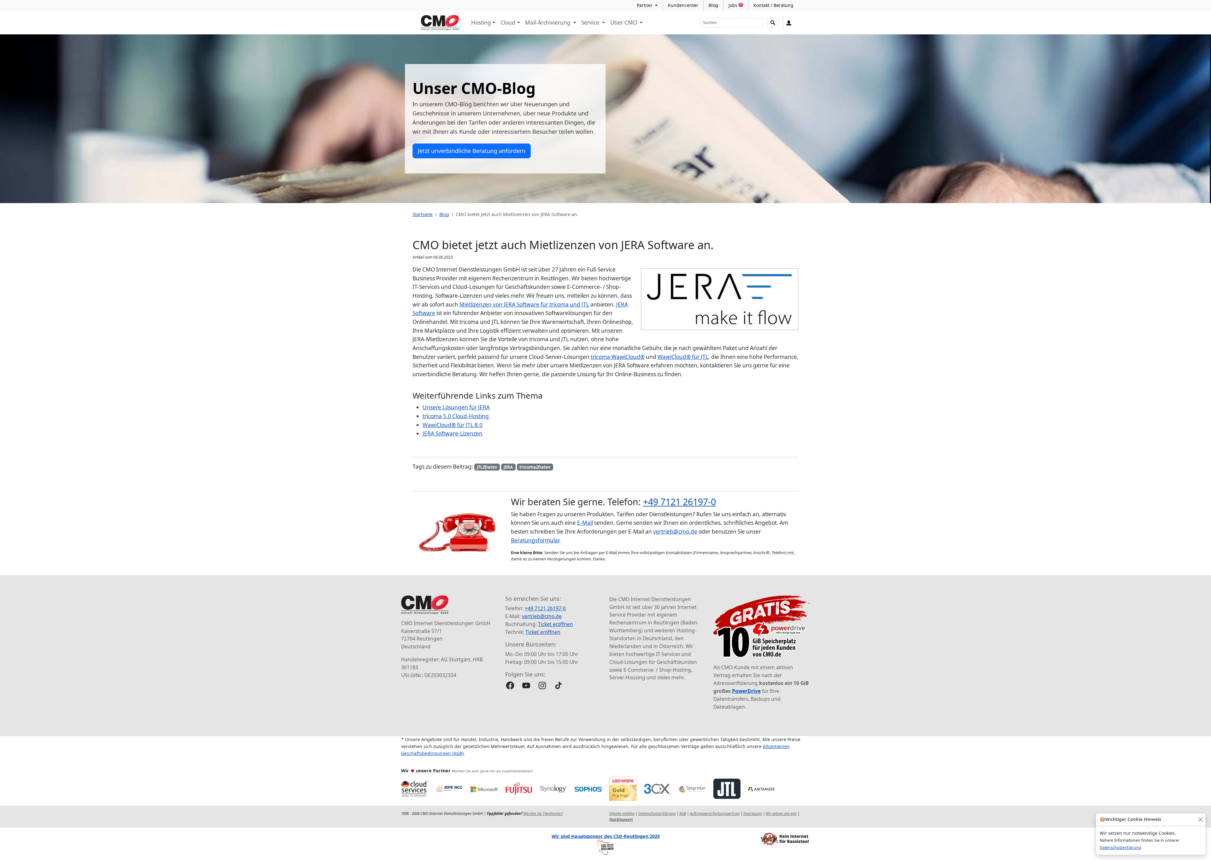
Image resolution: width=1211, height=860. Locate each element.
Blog (713, 5)
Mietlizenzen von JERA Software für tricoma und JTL (524, 304)
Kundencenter (683, 5)
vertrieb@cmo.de (675, 531)
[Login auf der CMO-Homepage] (789, 22)
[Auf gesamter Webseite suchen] (773, 23)
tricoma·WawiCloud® (618, 356)
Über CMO (624, 22)
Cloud (507, 22)
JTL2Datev (487, 467)
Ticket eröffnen (555, 624)
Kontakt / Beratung (773, 5)
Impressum (752, 813)
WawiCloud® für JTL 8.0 (453, 425)
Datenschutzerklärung (1120, 847)
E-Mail (585, 522)
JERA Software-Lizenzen (453, 433)
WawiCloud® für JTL (683, 356)
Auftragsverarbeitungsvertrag (715, 813)
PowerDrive (746, 690)
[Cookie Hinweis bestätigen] (1200, 819)
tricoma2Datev (534, 467)
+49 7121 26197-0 (679, 501)
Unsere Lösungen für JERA (456, 407)
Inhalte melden (622, 813)
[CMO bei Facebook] (510, 685)
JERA (508, 467)
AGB (682, 813)
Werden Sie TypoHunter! (543, 813)
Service (590, 22)
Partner (645, 5)
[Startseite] (440, 23)
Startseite (422, 214)
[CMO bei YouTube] (526, 685)
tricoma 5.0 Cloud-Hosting (456, 416)
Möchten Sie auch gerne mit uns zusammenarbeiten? (492, 771)
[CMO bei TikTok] (558, 685)
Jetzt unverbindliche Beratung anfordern (471, 151)
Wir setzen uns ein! (781, 813)
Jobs (734, 5)
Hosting (481, 22)
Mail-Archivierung (548, 22)
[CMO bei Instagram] (542, 685)
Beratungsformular (535, 540)
